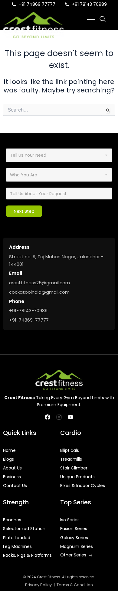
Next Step (24, 211)
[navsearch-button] (106, 19)
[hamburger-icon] (91, 19)
